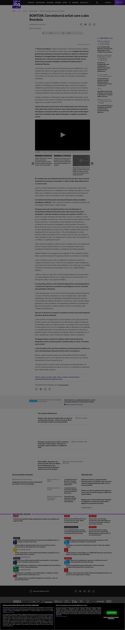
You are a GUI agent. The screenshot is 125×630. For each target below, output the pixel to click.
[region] (62, 616)
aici (46, 620)
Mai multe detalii (10, 612)
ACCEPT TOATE (112, 612)
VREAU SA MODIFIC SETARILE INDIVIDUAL (111, 618)
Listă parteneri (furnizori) (61, 616)
